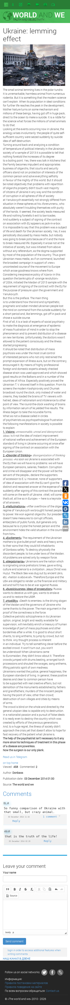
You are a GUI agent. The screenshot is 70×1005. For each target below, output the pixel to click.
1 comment (51, 816)
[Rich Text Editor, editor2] (35, 915)
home (14, 763)
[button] (7, 889)
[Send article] (21, 4)
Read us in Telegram (15, 757)
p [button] (13, 932)
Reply (16, 820)
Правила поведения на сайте (23, 987)
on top (7, 763)
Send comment (14, 941)
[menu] (6, 4)
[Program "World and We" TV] (53, 4)
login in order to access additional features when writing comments (34, 952)
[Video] (37, 4)
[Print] (29, 4)
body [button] (8, 932)
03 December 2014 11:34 (19, 817)
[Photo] (45, 4)
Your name (9, 872)
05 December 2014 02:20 (19, 841)
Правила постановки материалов (26, 983)
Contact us (52, 991)
